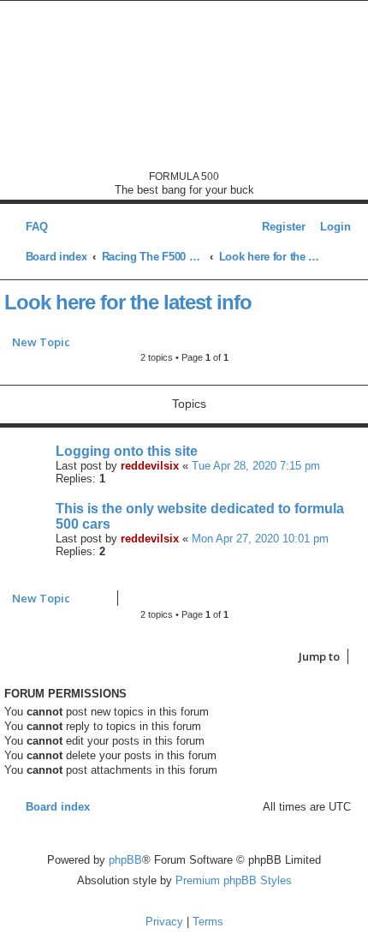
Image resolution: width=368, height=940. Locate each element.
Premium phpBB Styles (233, 880)
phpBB (125, 859)
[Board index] (184, 86)
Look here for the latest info (128, 302)
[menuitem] (32, 226)
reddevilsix (150, 465)
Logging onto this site (127, 451)
